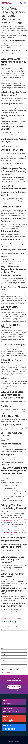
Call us (5, 700)
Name (3, 648)
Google (8, 720)
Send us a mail (7, 708)
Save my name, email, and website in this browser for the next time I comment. (12, 668)
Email (3, 654)
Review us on (8, 716)
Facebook (9, 728)
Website (3, 660)
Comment (4, 629)
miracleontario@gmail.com (11, 711)
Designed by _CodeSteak (14, 741)
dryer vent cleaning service (13, 618)
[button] (25, 3)
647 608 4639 (7, 703)
